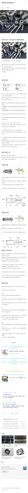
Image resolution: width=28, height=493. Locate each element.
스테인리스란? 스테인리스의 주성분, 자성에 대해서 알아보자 (11, 422)
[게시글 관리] (7, 413)
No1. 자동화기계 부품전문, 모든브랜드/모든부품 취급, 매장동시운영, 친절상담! (13, 406)
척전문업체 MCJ (7, 394)
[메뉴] (25, 3)
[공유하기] (6, 413)
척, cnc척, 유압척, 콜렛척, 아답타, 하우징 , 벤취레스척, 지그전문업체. (14, 396)
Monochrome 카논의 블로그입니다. (8, 469)
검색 (22, 3)
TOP (25, 489)
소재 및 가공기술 (6, 419)
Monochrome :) (8, 3)
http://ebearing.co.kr (8, 402)
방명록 (7, 8)
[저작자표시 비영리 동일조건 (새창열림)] (16, 413)
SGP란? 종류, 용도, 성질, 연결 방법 (10, 423)
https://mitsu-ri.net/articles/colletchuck (15, 374)
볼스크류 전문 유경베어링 (9, 404)
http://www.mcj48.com (8, 392)
